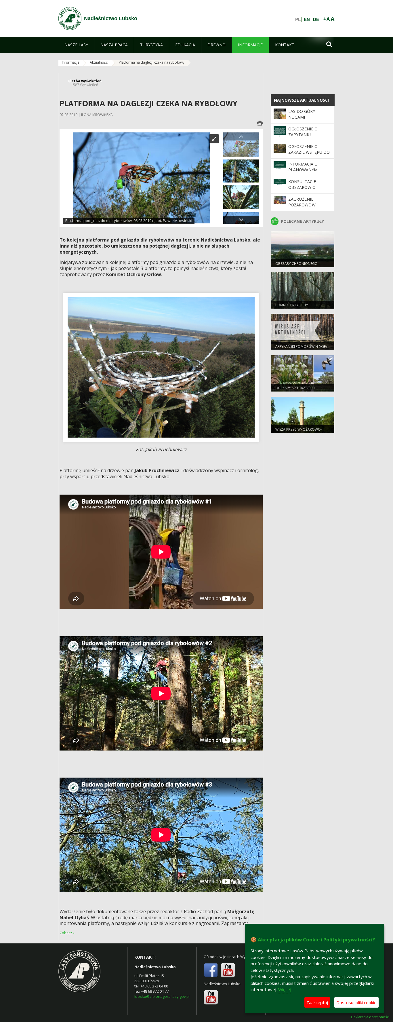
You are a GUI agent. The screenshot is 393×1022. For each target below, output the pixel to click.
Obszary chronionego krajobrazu (296, 266)
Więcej (284, 989)
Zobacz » (67, 932)
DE (316, 19)
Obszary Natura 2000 (294, 387)
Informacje (70, 62)
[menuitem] (76, 45)
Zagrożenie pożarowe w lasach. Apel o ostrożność (304, 207)
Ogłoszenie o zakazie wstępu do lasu (309, 152)
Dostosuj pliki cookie (356, 1002)
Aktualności (99, 62)
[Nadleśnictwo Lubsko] (69, 18)
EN (307, 19)
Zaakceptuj (317, 1002)
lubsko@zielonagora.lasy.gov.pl (162, 996)
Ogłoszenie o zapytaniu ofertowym (303, 134)
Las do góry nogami (301, 114)
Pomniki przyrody (291, 305)
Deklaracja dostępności (370, 1017)
